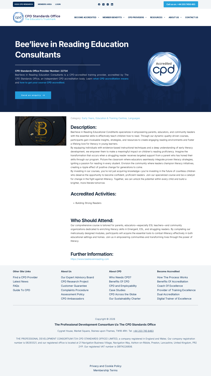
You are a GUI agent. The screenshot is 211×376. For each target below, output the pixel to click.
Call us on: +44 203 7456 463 (181, 4)
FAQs (16, 285)
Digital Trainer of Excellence (174, 298)
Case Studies (117, 290)
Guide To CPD (21, 290)
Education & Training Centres (111, 118)
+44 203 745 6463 (143, 330)
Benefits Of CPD (119, 281)
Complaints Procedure (75, 290)
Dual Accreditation (168, 294)
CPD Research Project (74, 281)
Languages (134, 118)
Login (58, 4)
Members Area (45, 4)
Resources (156, 17)
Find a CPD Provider (25, 277)
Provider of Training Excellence (176, 290)
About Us (174, 17)
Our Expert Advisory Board (77, 277)
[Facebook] (99, 4)
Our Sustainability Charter (125, 298)
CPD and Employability (123, 285)
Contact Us (191, 17)
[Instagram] (108, 4)
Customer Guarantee (74, 285)
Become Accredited (85, 17)
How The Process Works (172, 277)
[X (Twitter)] (103, 4)
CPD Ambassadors (72, 298)
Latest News (20, 281)
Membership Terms (105, 370)
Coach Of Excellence (170, 285)
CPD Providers (136, 17)
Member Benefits (112, 17)
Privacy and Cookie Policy (105, 366)
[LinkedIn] (112, 4)
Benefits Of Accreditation (172, 281)
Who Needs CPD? (120, 277)
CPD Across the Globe (123, 294)
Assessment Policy (72, 294)
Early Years (88, 118)
